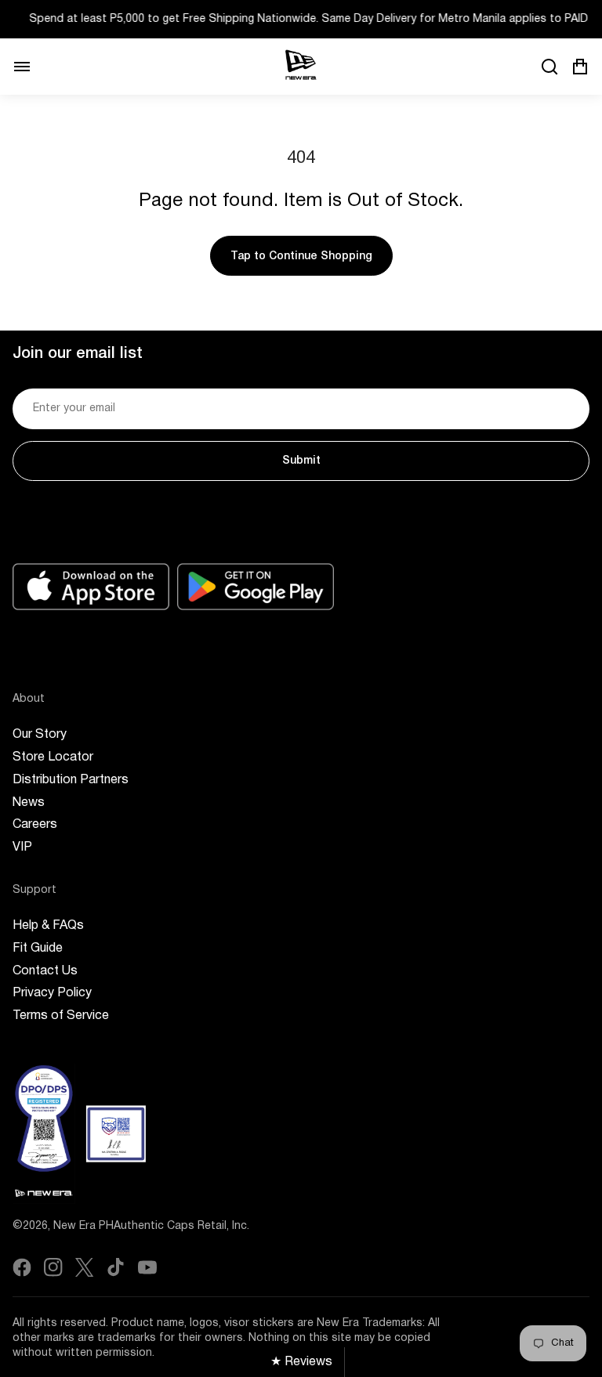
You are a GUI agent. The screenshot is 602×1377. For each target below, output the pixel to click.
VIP (22, 847)
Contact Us (45, 971)
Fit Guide (38, 948)
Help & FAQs (48, 925)
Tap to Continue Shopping (301, 256)
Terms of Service (61, 1015)
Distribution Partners (71, 780)
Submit (301, 461)
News (29, 802)
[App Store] (91, 586)
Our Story (40, 734)
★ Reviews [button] (301, 1362)
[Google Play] (255, 586)
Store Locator (53, 757)
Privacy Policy (52, 993)
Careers (35, 824)
